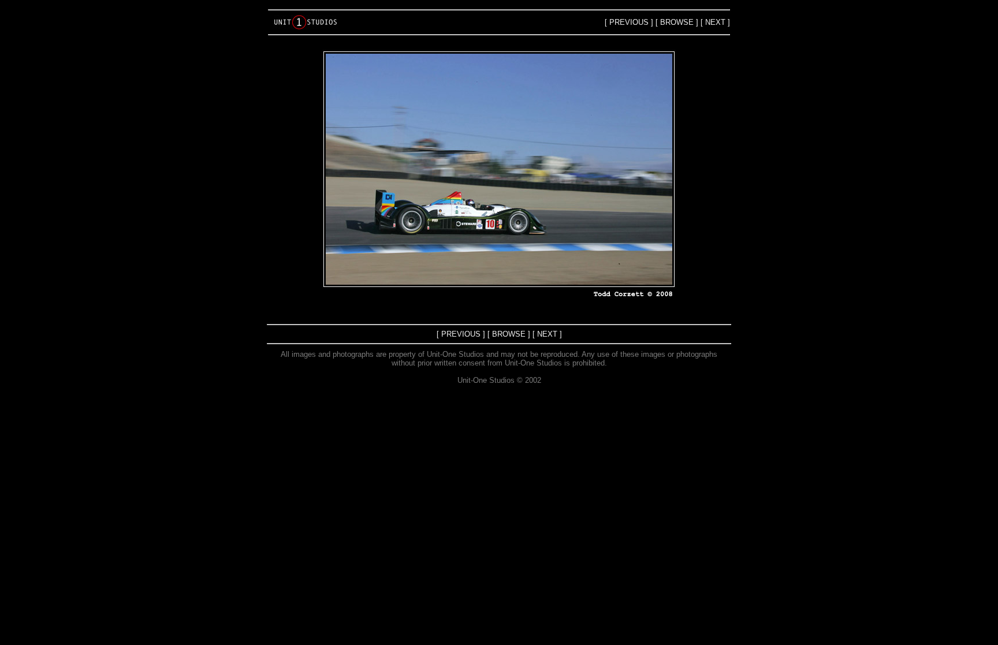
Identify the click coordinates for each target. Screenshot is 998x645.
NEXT (715, 22)
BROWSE (677, 22)
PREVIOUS (629, 22)
